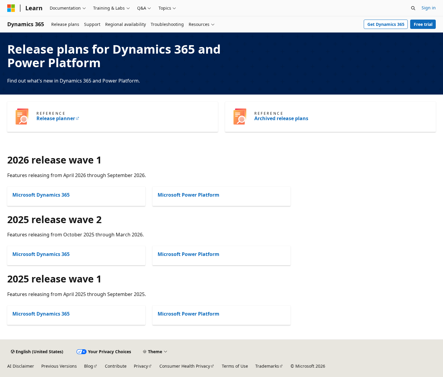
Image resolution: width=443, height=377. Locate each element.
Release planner (55, 118)
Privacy (141, 366)
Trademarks (267, 366)
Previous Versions (59, 366)
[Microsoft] (11, 8)
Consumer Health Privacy (184, 366)
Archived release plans (281, 118)
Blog (88, 366)
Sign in (429, 8)
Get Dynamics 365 (385, 24)
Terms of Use (235, 366)
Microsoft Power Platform (188, 195)
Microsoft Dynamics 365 (41, 195)
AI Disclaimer (20, 366)
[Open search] (413, 8)
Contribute (116, 366)
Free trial (423, 24)
